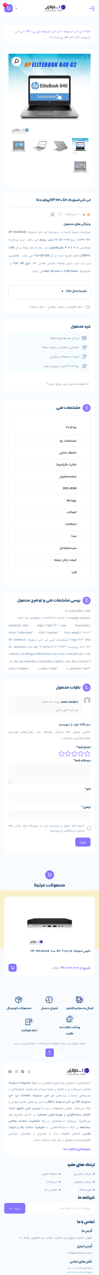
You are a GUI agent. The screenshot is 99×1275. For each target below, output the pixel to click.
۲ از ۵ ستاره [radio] (81, 753)
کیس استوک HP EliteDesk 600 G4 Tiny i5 (61, 951)
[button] (16, 61)
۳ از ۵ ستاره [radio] (75, 753)
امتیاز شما (83, 747)
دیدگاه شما (82, 760)
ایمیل (86, 807)
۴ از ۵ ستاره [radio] (68, 753)
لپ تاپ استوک (72, 31)
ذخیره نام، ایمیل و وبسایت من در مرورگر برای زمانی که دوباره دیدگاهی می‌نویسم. (46, 828)
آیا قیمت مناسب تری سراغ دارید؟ (67, 384)
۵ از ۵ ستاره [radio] (62, 753)
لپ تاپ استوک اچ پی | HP (43, 31)
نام (88, 789)
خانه (88, 31)
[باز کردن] (16, 8)
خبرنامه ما (86, 1198)
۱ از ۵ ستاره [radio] (88, 753)
